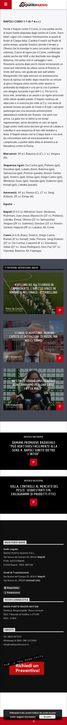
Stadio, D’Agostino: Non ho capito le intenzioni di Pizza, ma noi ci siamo (33, 336)
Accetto (47, 716)
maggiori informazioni (25, 717)
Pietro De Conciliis (14, 308)
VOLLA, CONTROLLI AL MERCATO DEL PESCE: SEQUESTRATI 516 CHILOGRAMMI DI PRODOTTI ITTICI (34, 490)
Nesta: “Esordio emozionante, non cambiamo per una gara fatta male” (34, 385)
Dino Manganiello (14, 357)
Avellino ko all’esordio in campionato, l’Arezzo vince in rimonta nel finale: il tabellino (34, 288)
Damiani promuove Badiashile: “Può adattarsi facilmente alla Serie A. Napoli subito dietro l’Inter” (33, 448)
